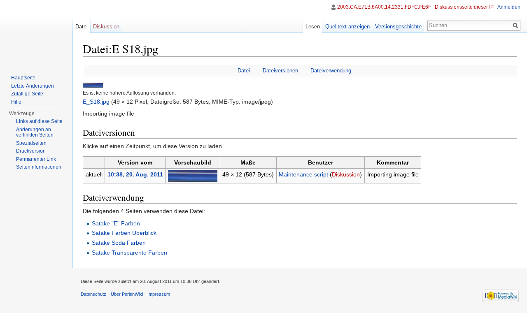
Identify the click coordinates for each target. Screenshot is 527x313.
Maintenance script (303, 174)
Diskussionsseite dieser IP (464, 7)
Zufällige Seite (27, 94)
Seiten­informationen (38, 167)
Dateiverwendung (330, 70)
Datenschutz (93, 294)
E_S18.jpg (96, 101)
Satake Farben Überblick (124, 233)
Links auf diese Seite (39, 121)
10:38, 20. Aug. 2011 (135, 174)
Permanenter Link (36, 159)
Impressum (158, 294)
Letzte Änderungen (32, 86)
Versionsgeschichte (398, 26)
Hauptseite (23, 78)
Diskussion (346, 174)
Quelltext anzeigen (347, 26)
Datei (244, 70)
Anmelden (508, 7)
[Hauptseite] (36, 33)
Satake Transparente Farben (129, 252)
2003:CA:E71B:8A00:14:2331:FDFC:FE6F (384, 7)
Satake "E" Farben (116, 223)
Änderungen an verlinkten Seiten (35, 132)
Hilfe (16, 102)
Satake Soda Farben (119, 242)
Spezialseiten (31, 143)
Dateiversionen (280, 70)
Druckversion (31, 151)
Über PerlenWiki (127, 294)
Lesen (312, 26)
